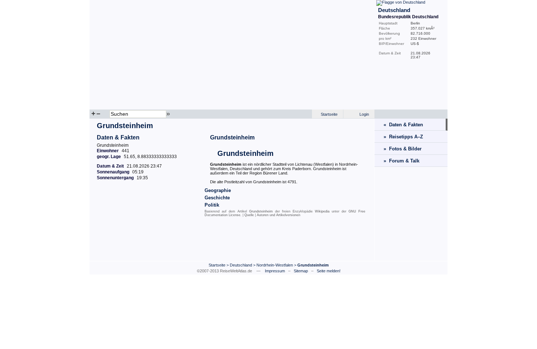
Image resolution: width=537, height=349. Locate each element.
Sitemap (301, 271)
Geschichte (217, 197)
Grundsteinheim (232, 137)
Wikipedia (322, 211)
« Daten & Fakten (403, 124)
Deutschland (241, 265)
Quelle (249, 215)
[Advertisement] (232, 240)
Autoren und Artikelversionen (278, 215)
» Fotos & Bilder (403, 149)
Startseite (329, 114)
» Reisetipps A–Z (403, 136)
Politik (212, 205)
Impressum (275, 271)
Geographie (218, 190)
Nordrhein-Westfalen (274, 265)
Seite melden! (328, 271)
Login (364, 114)
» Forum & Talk (401, 161)
